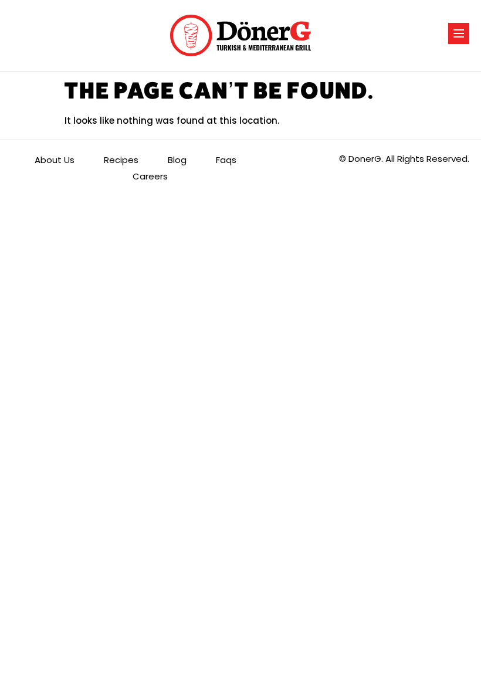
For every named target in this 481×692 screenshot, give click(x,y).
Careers (150, 176)
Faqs (226, 160)
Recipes (121, 160)
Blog (177, 160)
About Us (54, 160)
